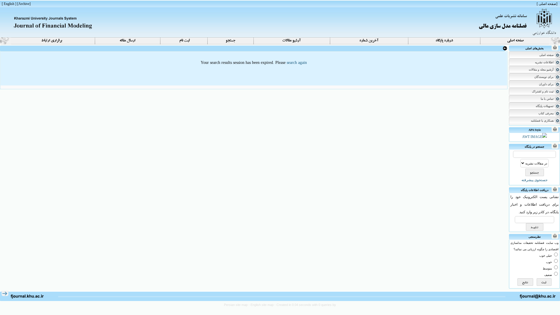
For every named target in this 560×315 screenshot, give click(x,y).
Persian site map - (237, 305)
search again (297, 62)
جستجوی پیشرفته (534, 180)
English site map (262, 305)
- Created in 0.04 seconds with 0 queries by (305, 305)
